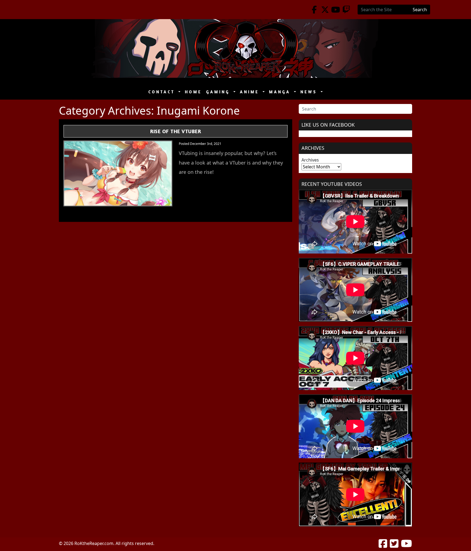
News (309, 91)
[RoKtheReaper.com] (235, 48)
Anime (250, 91)
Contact (162, 91)
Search (420, 10)
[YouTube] (335, 9)
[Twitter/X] (325, 9)
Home (193, 91)
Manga (281, 91)
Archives (310, 160)
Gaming (219, 91)
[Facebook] (314, 9)
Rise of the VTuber (175, 131)
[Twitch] (346, 9)
